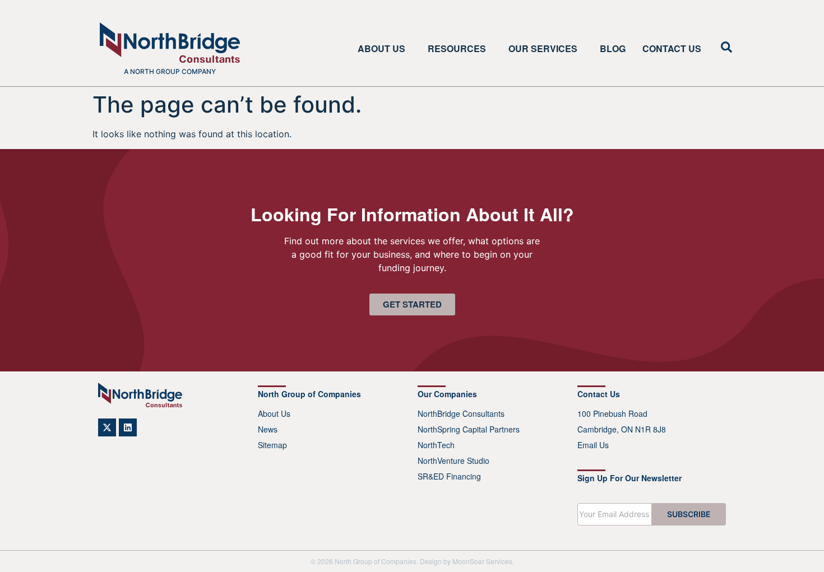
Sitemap (272, 444)
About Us (381, 48)
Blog (613, 48)
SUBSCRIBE (689, 514)
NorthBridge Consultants (461, 413)
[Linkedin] (128, 427)
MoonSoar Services (482, 561)
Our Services (542, 48)
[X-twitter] (107, 427)
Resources (457, 48)
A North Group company (170, 71)
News (267, 429)
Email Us (593, 444)
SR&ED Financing (449, 476)
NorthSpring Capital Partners (469, 429)
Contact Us (671, 48)
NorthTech (436, 444)
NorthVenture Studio (453, 460)
